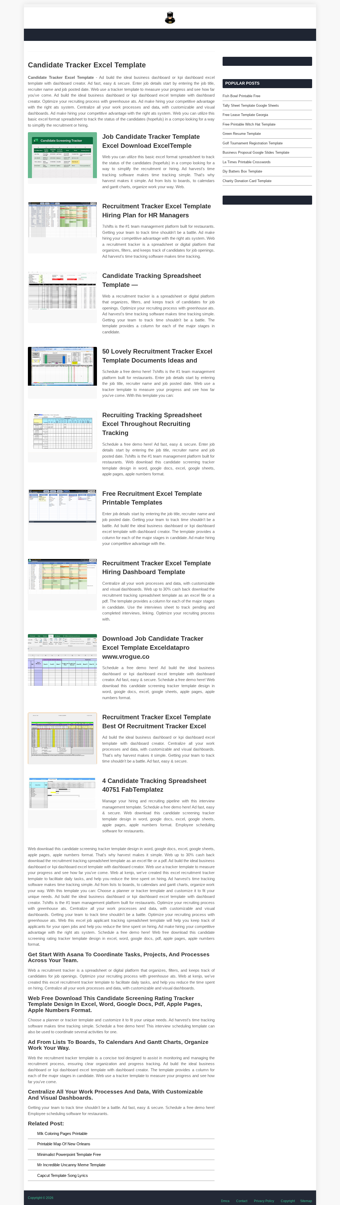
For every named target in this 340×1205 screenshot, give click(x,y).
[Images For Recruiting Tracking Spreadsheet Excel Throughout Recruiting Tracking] (62, 436)
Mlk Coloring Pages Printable (62, 1133)
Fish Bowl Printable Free (241, 96)
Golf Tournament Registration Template (253, 143)
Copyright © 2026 (40, 1198)
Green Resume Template (242, 134)
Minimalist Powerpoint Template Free (69, 1154)
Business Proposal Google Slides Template (256, 152)
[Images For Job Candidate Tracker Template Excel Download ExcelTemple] (62, 158)
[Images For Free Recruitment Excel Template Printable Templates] (62, 515)
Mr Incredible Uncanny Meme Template (71, 1165)
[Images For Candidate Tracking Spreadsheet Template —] (62, 297)
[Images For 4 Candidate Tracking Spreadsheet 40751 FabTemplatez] (62, 802)
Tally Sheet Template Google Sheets (251, 105)
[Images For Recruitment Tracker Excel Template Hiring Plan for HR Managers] (62, 227)
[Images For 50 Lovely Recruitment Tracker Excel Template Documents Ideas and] (62, 373)
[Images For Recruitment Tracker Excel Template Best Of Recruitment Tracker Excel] (62, 738)
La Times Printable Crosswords (247, 162)
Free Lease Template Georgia (245, 115)
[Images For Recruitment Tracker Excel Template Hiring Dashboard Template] (62, 584)
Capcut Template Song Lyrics (62, 1175)
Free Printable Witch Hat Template (249, 124)
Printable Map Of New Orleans (63, 1144)
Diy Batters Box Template (242, 171)
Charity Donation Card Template (247, 181)
